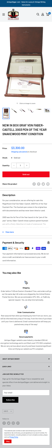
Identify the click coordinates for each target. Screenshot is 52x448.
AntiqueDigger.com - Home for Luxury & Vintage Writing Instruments (26, 3)
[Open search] (38, 14)
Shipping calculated (19, 152)
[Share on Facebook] (34, 184)
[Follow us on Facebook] (4, 423)
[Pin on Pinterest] (38, 184)
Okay (8, 441)
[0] (47, 14)
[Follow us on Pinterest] (18, 423)
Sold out (26, 174)
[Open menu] (3, 14)
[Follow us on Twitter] (8, 423)
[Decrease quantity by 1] (13, 165)
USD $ (6, 411)
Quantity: (6, 165)
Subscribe (10, 400)
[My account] (42, 14)
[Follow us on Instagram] (13, 423)
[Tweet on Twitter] (43, 184)
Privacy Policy (13, 437)
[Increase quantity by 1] (26, 165)
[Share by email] (48, 184)
